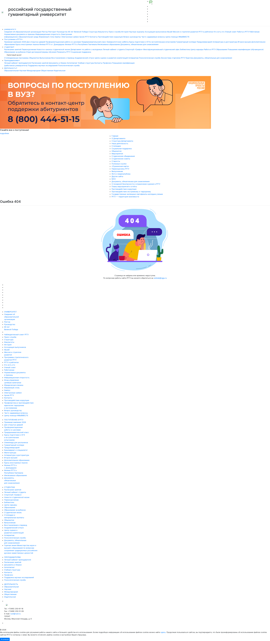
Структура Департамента (122, 141)
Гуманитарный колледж (186, 42)
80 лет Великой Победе (78, 32)
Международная (33, 70)
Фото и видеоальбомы (121, 174)
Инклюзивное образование (108, 44)
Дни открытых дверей (35, 42)
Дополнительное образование (16, 460)
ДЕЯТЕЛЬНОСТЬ (11, 584)
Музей (169, 32)
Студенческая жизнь (13, 512)
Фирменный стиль (46, 37)
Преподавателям (11, 60)
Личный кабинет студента (114, 49)
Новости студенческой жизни (16, 497)
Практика (189, 58)
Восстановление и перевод (62, 58)
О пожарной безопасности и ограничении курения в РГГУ (136, 184)
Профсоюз (107, 63)
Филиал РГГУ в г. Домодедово (52, 44)
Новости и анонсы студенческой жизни (53, 49)
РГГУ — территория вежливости (125, 197)
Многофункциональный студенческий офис (161, 49)
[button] (20, 105)
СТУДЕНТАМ (9, 487)
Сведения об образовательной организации (22, 32)
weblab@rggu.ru (160, 278)
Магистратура (10, 453)
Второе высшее (244, 42)
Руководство (62, 32)
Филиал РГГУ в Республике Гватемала (81, 44)
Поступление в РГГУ (13, 39)
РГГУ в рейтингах (206, 32)
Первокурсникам (29, 49)
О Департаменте (118, 138)
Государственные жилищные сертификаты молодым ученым (137, 194)
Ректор (45, 32)
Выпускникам (45, 58)
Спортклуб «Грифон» (134, 49)
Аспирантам (133, 58)
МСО (114, 179)
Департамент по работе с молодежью (86, 49)
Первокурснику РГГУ (120, 169)
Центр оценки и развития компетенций (111, 58)
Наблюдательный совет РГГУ (16, 334)
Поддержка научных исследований (43, 65)
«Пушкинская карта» (120, 166)
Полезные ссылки (119, 164)
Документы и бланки (57, 63)
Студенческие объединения (123, 156)
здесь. (163, 632)
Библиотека (185, 49)
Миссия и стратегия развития (185, 32)
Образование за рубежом (15, 52)
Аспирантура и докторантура (225, 42)
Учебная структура (86, 63)
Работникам (254, 32)
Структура (93, 32)
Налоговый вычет (14, 55)
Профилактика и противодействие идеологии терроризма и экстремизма (19, 405)
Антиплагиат (72, 63)
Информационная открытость (48, 34)
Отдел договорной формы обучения (41, 52)
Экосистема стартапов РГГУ (173, 58)
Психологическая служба (149, 58)
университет (9, 29)
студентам (9, 47)
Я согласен (5, 639)
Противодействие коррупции (110, 37)
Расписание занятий (12, 49)
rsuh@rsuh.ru (15, 614)
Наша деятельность (120, 143)
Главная (115, 136)
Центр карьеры (197, 49)
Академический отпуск (84, 58)
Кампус (58, 37)
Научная (22, 70)
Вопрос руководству (132, 37)
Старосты (116, 161)
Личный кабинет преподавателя (17, 63)
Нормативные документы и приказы (19, 34)
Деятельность (10, 68)
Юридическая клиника (13, 385)
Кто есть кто (219, 32)
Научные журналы (136, 32)
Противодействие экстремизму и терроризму (131, 192)
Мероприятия (117, 154)
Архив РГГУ (84, 37)
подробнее (152, 133)
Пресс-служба (115, 32)
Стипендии (116, 146)
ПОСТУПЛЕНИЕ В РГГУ (13, 420)
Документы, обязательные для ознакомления (139, 44)
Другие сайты (117, 176)
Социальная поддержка (81, 52)
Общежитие (34, 58)
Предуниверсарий (204, 42)
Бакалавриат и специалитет (16, 450)
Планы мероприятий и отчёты (124, 186)
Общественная (47, 70)
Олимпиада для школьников (16, 442)
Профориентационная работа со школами (63, 42)
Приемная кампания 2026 (15, 42)
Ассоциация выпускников (156, 32)
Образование (221, 49)
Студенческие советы (121, 159)
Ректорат (52, 32)
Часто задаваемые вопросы (153, 37)
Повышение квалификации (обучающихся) (246, 49)
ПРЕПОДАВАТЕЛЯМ (12, 557)
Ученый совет (231, 32)
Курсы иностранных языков (27, 44)
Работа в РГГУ (243, 32)
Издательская (59, 70)
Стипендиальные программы (16, 58)
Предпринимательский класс (94, 42)
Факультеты (103, 32)
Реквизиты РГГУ (63, 52)
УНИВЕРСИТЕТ (10, 312)
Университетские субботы (118, 42)
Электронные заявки (70, 37)
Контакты (93, 37)
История (124, 32)
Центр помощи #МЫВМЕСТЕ (177, 37)
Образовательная (11, 70)
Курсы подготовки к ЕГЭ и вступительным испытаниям (152, 42)
